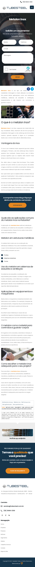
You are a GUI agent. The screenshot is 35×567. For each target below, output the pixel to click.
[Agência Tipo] (22, 563)
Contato (3, 548)
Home (2, 524)
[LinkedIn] (9, 515)
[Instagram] (2, 515)
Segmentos (4, 538)
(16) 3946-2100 (27, 2)
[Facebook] (5, 515)
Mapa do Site (4, 551)
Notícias (3, 534)
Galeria (3, 541)
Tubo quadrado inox (18, 404)
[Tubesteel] (14, 8)
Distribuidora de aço (7, 402)
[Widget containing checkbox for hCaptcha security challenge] (17, 69)
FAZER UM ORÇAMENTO (17, 471)
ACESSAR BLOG (17, 205)
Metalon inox (17, 402)
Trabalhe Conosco (6, 544)
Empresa (3, 527)
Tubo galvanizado (7, 404)
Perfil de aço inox (25, 402)
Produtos (3, 531)
